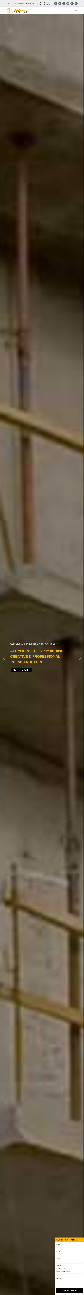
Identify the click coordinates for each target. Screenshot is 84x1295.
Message (59, 1279)
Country (59, 1265)
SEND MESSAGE (69, 1290)
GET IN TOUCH (20, 670)
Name (58, 1245)
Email (58, 1251)
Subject (58, 1258)
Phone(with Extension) (63, 1272)
